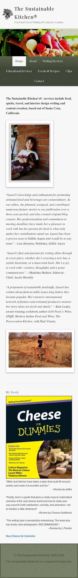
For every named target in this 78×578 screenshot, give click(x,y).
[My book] (39, 477)
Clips (69, 71)
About (33, 61)
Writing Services (53, 61)
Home (19, 61)
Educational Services (19, 71)
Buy (20, 536)
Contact (39, 81)
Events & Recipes (49, 71)
